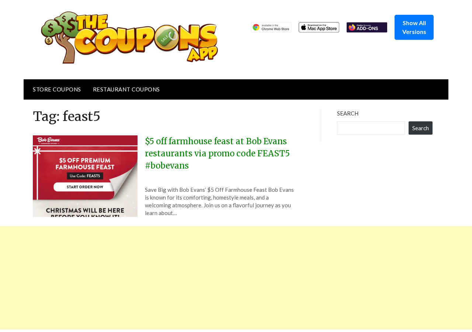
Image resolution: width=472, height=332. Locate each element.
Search (347, 113)
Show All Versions (414, 27)
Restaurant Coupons (126, 89)
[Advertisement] (221, 277)
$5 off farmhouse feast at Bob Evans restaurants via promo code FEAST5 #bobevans (217, 153)
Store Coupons (57, 89)
